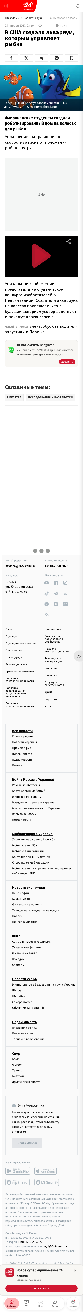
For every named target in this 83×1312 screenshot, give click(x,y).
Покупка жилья (22, 1033)
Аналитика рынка (24, 1027)
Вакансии (51, 675)
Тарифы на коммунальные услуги (35, 910)
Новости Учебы (24, 979)
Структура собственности (54, 684)
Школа (16, 990)
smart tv (17, 1182)
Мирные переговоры (27, 797)
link (47, 583)
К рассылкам (27, 1143)
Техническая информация (53, 660)
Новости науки (33, 18)
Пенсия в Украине (24, 922)
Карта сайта (52, 699)
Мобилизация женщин (28, 851)
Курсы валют (21, 899)
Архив (49, 692)
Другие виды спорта (26, 1082)
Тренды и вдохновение (28, 1039)
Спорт (17, 1053)
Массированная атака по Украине (36, 808)
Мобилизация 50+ (24, 845)
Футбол (17, 1065)
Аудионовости (22, 759)
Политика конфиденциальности (19, 680)
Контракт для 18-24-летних (31, 857)
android (17, 1171)
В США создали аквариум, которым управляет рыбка (62, 18)
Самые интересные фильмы (31, 942)
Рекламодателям (16, 664)
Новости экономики (28, 888)
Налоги (17, 916)
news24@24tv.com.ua (20, 566)
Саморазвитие (22, 1002)
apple (46, 1171)
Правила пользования (19, 671)
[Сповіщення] (78, 6)
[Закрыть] (75, 1270)
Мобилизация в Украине (32, 834)
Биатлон (18, 1076)
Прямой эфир (21, 748)
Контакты (51, 668)
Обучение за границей (28, 1008)
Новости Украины (24, 742)
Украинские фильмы (26, 947)
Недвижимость (24, 1022)
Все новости (22, 731)
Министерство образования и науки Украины (44, 984)
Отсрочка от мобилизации (30, 862)
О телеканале (14, 650)
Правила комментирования (57, 650)
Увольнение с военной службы (34, 840)
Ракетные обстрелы (26, 785)
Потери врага (21, 820)
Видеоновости (22, 754)
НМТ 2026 (18, 996)
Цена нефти (20, 893)
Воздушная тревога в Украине (33, 802)
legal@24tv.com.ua (55, 1246)
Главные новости (24, 736)
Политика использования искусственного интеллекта (15, 692)
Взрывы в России (24, 814)
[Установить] (41, 1280)
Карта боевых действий (28, 791)
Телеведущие (14, 657)
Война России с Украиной (33, 780)
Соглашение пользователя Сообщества (54, 639)
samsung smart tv (46, 1182)
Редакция (11, 636)
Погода (17, 765)
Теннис (17, 1070)
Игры (48, 706)
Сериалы (18, 965)
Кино (16, 936)
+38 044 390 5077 (56, 566)
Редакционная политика (21, 643)
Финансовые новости (27, 905)
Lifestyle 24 (12, 18)
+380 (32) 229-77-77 (29, 1242)
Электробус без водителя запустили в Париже (41, 329)
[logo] (28, 6)
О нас (8, 629)
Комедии (18, 959)
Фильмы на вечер (24, 953)
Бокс (15, 1059)
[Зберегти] (71, 58)
